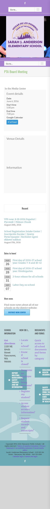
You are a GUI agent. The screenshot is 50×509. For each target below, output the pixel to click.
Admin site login (31, 456)
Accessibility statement (24, 448)
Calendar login (18, 456)
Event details (15, 93)
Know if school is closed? (25, 358)
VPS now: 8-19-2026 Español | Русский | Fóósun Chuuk (20, 220)
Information (14, 167)
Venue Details (15, 138)
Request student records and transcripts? (25, 424)
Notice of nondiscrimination (27, 446)
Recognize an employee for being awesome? (25, 378)
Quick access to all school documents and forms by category (41, 349)
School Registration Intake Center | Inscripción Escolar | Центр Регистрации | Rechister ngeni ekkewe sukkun (23, 235)
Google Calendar (15, 117)
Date (9, 98)
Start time (11, 105)
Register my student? (25, 394)
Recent (25, 208)
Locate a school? (25, 343)
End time (11, 111)
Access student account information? (25, 408)
